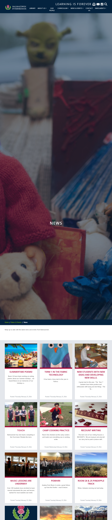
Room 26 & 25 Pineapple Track (91, 482)
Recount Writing (91, 430)
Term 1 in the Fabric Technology (56, 373)
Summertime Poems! (21, 371)
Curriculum (62, 8)
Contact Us (89, 9)
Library (32, 8)
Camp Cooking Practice (56, 430)
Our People (52, 9)
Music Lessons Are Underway (21, 482)
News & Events (76, 8)
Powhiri (56, 480)
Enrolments (100, 8)
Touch (21, 430)
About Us (41, 8)
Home (7, 322)
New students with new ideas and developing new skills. (91, 374)
